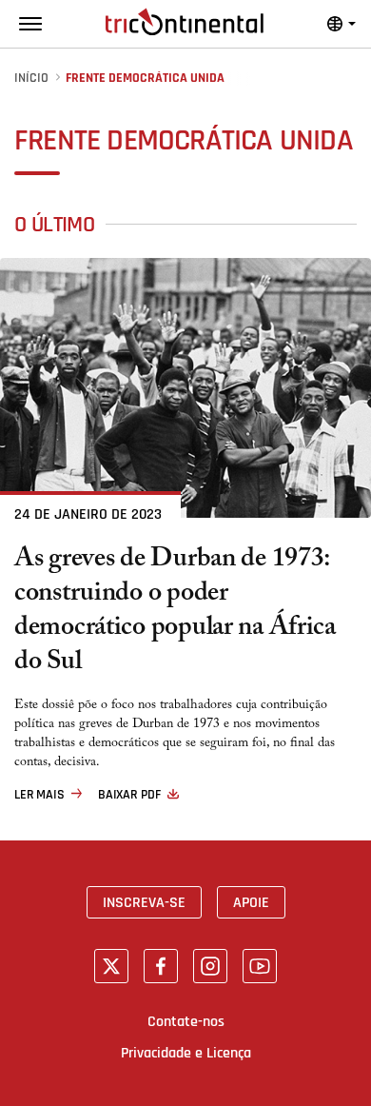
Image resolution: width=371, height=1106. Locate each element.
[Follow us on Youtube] (260, 966)
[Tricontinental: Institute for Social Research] (185, 22)
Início (31, 78)
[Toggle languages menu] (341, 24)
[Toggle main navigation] (30, 24)
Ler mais (39, 794)
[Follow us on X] (111, 966)
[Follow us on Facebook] (161, 966)
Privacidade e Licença (186, 1052)
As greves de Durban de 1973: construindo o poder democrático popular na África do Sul (175, 612)
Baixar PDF (129, 794)
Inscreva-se (144, 902)
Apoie (251, 902)
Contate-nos (186, 1021)
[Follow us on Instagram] (210, 966)
